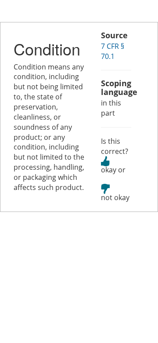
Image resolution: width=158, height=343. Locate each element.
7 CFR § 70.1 (112, 51)
